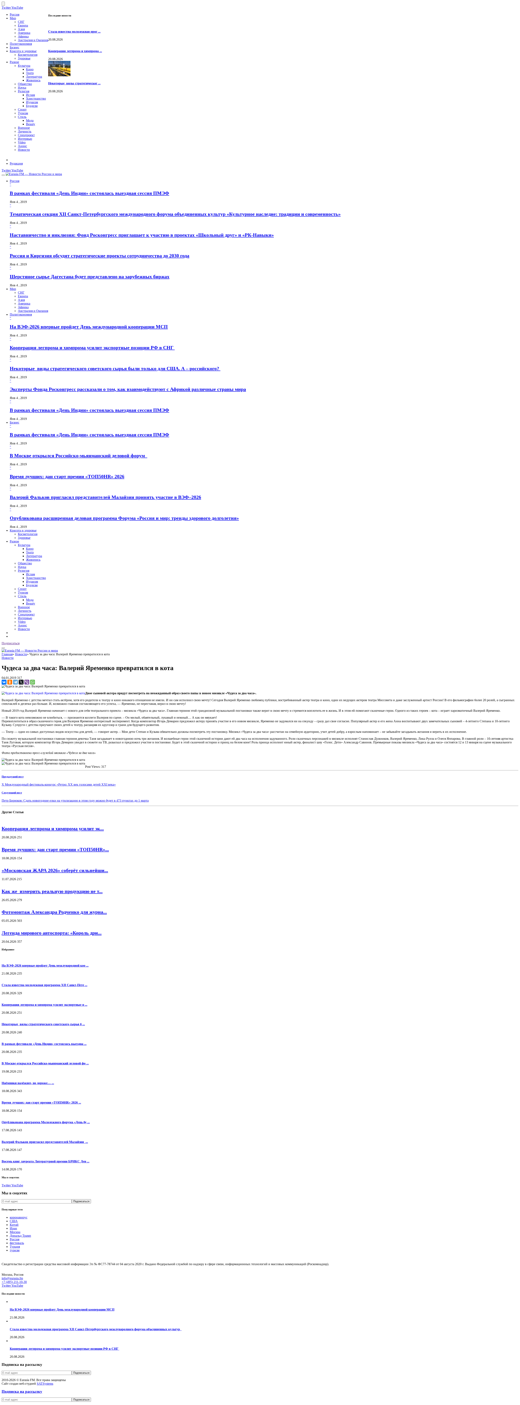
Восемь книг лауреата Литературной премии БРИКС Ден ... (45, 1161)
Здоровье (24, 58)
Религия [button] (23, 570)
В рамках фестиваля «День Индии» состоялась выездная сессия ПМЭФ (89, 193)
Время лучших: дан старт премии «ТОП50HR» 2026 (67, 476)
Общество (25, 84)
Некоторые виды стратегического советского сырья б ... (43, 1024)
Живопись (33, 80)
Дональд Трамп (20, 1235)
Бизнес (14, 47)
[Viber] (26, 682)
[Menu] (3, 175)
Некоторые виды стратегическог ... (74, 83)
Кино (30, 69)
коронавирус (18, 1217)
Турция (15, 1246)
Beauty (30, 124)
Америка (24, 33)
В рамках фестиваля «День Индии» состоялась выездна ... (44, 1044)
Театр (30, 73)
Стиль (22, 117)
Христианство (36, 98)
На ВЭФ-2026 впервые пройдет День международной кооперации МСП (89, 326)
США (14, 1221)
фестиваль (17, 1243)
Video (22, 142)
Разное (14, 62)
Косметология (27, 54)
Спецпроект (26, 135)
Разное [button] (14, 541)
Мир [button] (13, 289)
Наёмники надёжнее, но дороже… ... (28, 1083)
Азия (21, 29)
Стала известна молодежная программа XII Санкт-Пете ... (44, 985)
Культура (24, 65)
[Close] (3, 4)
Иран (13, 1228)
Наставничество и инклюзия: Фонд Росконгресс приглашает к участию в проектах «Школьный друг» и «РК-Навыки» (142, 235)
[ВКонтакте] (4, 682)
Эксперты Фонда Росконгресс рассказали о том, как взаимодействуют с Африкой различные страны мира (128, 389)
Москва (15, 1232)
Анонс (22, 146)
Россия (14, 14)
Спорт (22, 109)
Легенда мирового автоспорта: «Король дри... (52, 933)
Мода (30, 120)
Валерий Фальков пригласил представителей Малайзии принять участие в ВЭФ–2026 (105, 497)
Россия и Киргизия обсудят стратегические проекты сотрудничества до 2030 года (99, 255)
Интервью (25, 138)
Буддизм (32, 106)
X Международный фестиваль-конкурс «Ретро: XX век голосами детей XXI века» (59, 784)
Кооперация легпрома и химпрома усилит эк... (53, 828)
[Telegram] (15, 682)
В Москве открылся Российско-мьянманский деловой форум (78, 455)
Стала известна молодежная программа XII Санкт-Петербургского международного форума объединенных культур (96, 1329)
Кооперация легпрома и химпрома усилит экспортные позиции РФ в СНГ (92, 347)
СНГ (21, 22)
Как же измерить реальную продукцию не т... (52, 891)
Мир (13, 18)
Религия (23, 91)
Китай (14, 1224)
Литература (34, 76)
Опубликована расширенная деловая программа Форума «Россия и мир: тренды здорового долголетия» (124, 518)
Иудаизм (32, 102)
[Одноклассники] (9, 682)
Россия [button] (14, 181)
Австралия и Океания (33, 40)
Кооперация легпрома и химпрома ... (75, 51)
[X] (21, 682)
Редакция (16, 163)
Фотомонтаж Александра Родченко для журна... (54, 912)
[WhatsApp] (32, 682)
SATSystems (45, 1383)
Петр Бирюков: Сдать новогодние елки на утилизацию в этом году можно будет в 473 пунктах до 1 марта (75, 800)
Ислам (30, 95)
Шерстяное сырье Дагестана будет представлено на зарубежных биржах (89, 276)
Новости (24, 149)
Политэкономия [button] (21, 314)
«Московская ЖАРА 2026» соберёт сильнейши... (55, 870)
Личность (24, 131)
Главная (7, 654)
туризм (15, 1250)
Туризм (23, 113)
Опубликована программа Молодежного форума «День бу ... (46, 1122)
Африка (23, 36)
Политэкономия (21, 43)
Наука (22, 87)
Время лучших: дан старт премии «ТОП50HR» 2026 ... (41, 1102)
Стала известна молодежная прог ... (74, 31)
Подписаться (11, 643)
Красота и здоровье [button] (23, 530)
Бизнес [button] (14, 422)
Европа (23, 25)
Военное (24, 127)
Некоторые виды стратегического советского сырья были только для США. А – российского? (115, 368)
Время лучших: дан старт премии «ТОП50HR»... (55, 849)
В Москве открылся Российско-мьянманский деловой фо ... (45, 1063)
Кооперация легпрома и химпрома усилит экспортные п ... (44, 1004)
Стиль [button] (22, 596)
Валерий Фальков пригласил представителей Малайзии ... (45, 1142)
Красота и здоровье (23, 51)
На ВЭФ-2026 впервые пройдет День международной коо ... (45, 965)
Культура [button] (24, 545)
